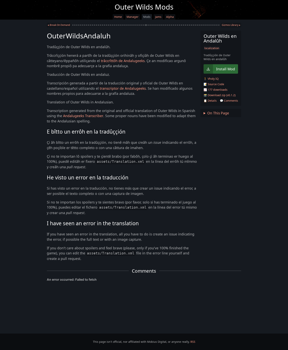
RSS (192, 342)
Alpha (170, 17)
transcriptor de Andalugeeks (123, 88)
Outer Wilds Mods (144, 7)
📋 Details (210, 100)
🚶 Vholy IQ (211, 78)
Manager (133, 17)
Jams (158, 17)
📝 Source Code (214, 84)
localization (211, 48)
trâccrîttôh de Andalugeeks (123, 60)
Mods (146, 17)
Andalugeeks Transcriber (83, 115)
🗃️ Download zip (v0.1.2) (219, 95)
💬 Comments (229, 100)
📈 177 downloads (215, 89)
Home (118, 17)
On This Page (218, 113)
